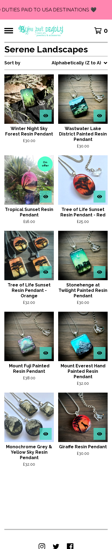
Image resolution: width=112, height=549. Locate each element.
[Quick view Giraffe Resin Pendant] (99, 434)
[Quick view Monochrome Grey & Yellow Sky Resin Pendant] (46, 434)
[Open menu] (8, 30)
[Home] (41, 30)
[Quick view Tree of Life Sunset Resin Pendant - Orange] (46, 272)
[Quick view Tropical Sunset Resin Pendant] (46, 197)
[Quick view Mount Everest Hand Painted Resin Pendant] (99, 353)
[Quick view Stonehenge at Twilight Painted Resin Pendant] (99, 272)
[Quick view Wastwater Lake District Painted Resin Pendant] (99, 116)
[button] (56, 10)
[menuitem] (56, 63)
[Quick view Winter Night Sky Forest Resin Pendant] (46, 116)
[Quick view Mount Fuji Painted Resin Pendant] (46, 353)
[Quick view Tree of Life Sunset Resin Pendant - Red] (99, 197)
